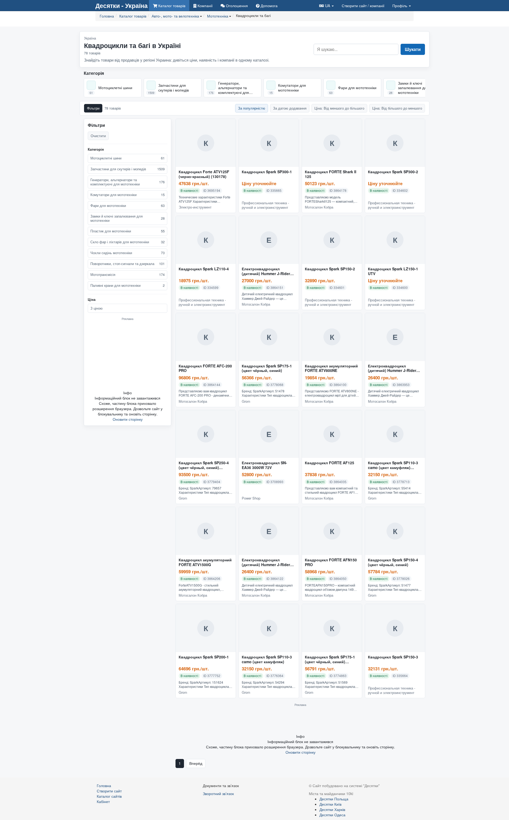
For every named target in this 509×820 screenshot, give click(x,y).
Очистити (98, 135)
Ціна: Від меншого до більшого (339, 108)
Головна (104, 785)
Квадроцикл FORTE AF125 (329, 463)
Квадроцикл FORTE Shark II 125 (330, 174)
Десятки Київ (330, 804)
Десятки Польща (333, 798)
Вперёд (195, 763)
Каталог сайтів (109, 796)
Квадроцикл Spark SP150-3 (393, 657)
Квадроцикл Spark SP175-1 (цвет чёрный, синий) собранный (330, 659)
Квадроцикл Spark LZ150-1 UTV (393, 271)
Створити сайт (363, 5)
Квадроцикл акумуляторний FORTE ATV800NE (331, 368)
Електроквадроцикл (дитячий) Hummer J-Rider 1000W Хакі (266, 562)
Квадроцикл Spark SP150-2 (330, 269)
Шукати (413, 49)
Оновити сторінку (128, 419)
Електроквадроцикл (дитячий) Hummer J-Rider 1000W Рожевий (392, 368)
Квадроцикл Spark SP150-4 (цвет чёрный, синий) (393, 562)
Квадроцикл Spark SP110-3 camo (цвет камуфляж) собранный (393, 465)
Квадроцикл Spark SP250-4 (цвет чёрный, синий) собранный (204, 465)
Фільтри (93, 108)
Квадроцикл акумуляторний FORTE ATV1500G (205, 562)
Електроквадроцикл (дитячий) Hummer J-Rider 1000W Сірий (266, 271)
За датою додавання (289, 108)
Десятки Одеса (332, 814)
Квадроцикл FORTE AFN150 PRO (331, 562)
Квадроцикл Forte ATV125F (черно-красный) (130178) (204, 174)
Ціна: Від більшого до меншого (397, 108)
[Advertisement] (127, 355)
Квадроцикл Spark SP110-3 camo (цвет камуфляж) (267, 659)
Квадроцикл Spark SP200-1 (204, 657)
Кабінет (103, 801)
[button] (326, 5)
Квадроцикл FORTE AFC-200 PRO (205, 368)
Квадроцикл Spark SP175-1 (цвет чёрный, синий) (267, 368)
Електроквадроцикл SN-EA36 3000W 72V (264, 465)
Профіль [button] (400, 5)
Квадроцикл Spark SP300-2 (393, 172)
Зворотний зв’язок (218, 793)
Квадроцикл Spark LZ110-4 (204, 269)
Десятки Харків (332, 809)
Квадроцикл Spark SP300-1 (267, 172)
